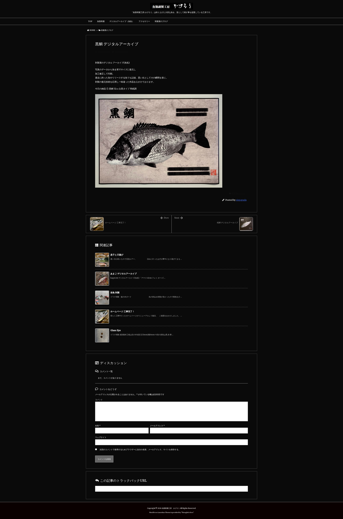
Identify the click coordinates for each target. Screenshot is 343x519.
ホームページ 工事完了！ (122, 311)
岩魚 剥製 (115, 292)
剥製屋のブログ (107, 30)
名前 (97, 425)
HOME (92, 30)
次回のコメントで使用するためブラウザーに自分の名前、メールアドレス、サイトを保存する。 (140, 449)
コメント (99, 399)
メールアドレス (157, 425)
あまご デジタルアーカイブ (123, 273)
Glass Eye (115, 330)
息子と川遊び (116, 254)
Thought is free (187, 512)
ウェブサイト (100, 437)
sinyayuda (241, 200)
